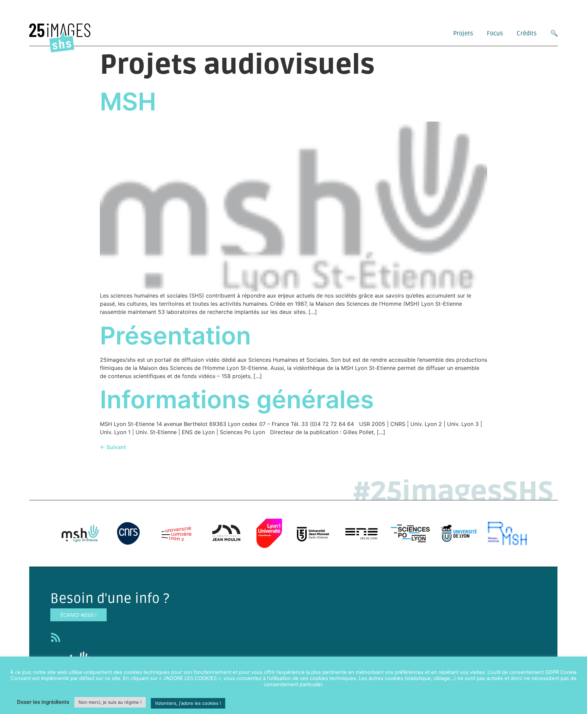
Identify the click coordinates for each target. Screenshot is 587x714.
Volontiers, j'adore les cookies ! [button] (188, 703)
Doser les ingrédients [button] (43, 702)
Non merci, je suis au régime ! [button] (110, 702)
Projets (463, 33)
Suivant (113, 447)
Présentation (175, 335)
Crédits (527, 33)
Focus (495, 33)
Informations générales (237, 399)
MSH (128, 101)
